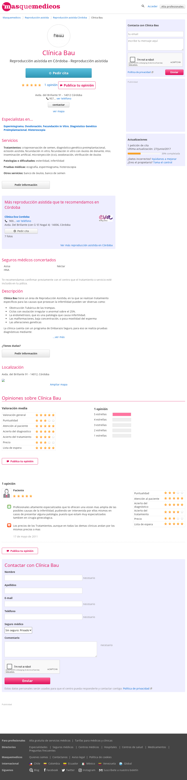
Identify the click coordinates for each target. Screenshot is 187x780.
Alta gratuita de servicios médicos (49, 740)
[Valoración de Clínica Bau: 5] (33, 85)
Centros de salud (132, 747)
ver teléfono (64, 98)
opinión (51, 85)
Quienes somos (38, 757)
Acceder (153, 6)
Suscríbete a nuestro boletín (121, 770)
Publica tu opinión (79, 85)
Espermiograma (14, 126)
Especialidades (38, 747)
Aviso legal (78, 757)
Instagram (89, 770)
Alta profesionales (172, 6)
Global (128, 763)
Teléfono (10, 611)
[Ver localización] (58, 380)
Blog (36, 770)
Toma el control (162, 162)
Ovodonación (33, 126)
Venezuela (109, 763)
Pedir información (26, 185)
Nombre (10, 572)
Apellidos (10, 585)
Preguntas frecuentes (42, 750)
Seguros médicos (63, 747)
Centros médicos (89, 747)
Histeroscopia (36, 130)
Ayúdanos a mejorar (164, 159)
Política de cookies (100, 757)
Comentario (12, 637)
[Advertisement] (156, 107)
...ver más (59, 337)
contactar (59, 104)
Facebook (52, 770)
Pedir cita (60, 73)
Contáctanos (60, 757)
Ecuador (73, 763)
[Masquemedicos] (31, 10)
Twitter (70, 770)
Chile (37, 763)
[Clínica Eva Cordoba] (106, 220)
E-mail (8, 598)
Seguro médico (14, 624)
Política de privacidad (139, 72)
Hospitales (110, 747)
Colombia (54, 763)
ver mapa (58, 111)
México (90, 763)
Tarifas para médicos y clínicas (93, 740)
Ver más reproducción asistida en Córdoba (86, 245)
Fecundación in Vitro (56, 126)
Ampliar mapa (58, 384)
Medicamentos (157, 747)
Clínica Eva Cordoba (17, 216)
